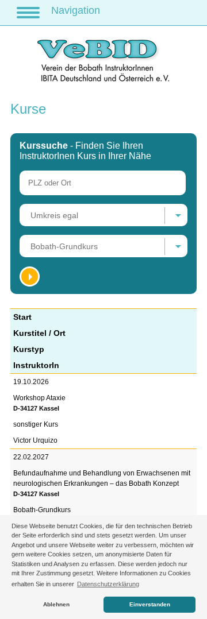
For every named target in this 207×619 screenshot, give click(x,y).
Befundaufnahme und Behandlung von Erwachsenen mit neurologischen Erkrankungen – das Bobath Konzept (101, 483)
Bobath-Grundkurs (42, 510)
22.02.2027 (31, 457)
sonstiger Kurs (35, 424)
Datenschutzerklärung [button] (108, 584)
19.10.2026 (31, 382)
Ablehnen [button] (56, 604)
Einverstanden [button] (149, 604)
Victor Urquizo (35, 440)
